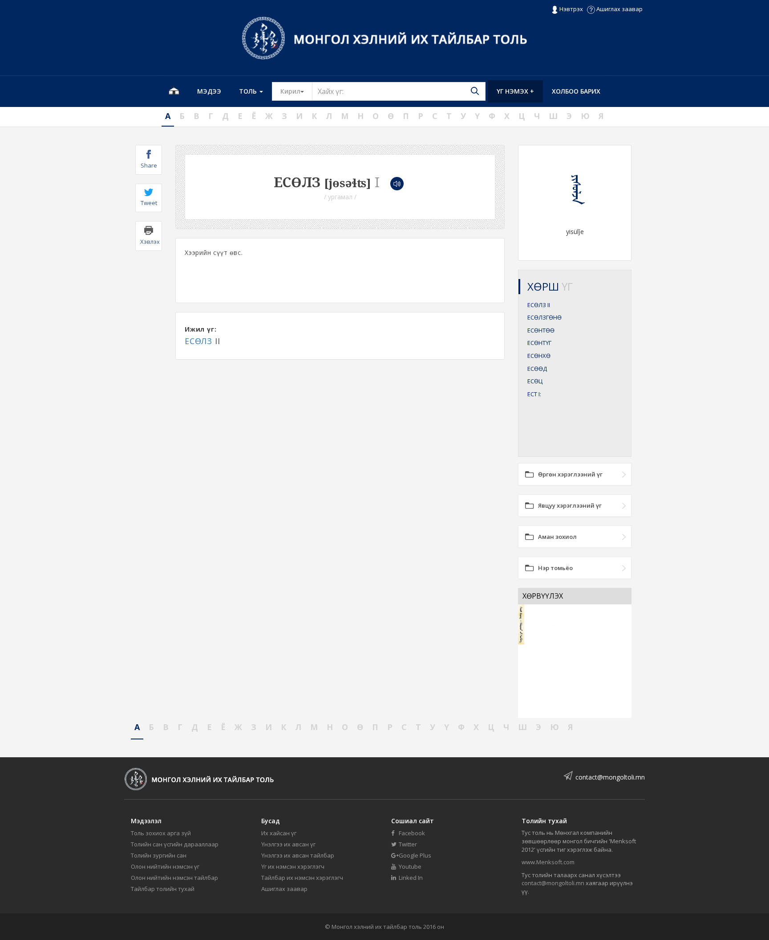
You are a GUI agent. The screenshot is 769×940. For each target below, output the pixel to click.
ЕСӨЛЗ (198, 341)
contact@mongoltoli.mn (610, 777)
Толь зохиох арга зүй (161, 833)
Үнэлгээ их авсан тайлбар (297, 855)
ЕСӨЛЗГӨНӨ (544, 317)
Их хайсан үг (278, 833)
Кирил (296, 90)
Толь (249, 91)
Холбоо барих (576, 91)
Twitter (407, 844)
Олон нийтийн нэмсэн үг (165, 866)
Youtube (409, 866)
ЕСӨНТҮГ (539, 343)
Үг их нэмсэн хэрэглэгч (292, 866)
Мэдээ (209, 91)
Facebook (411, 833)
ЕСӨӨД (537, 369)
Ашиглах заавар (619, 9)
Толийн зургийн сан (158, 855)
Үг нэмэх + (515, 91)
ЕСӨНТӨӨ (540, 330)
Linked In (410, 878)
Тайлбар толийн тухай (162, 889)
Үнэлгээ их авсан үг (288, 844)
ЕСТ (534, 394)
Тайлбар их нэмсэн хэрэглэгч (302, 878)
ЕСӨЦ (534, 381)
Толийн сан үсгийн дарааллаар (175, 844)
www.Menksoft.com (548, 862)
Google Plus (414, 855)
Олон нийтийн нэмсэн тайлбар (174, 878)
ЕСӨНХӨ (538, 356)
